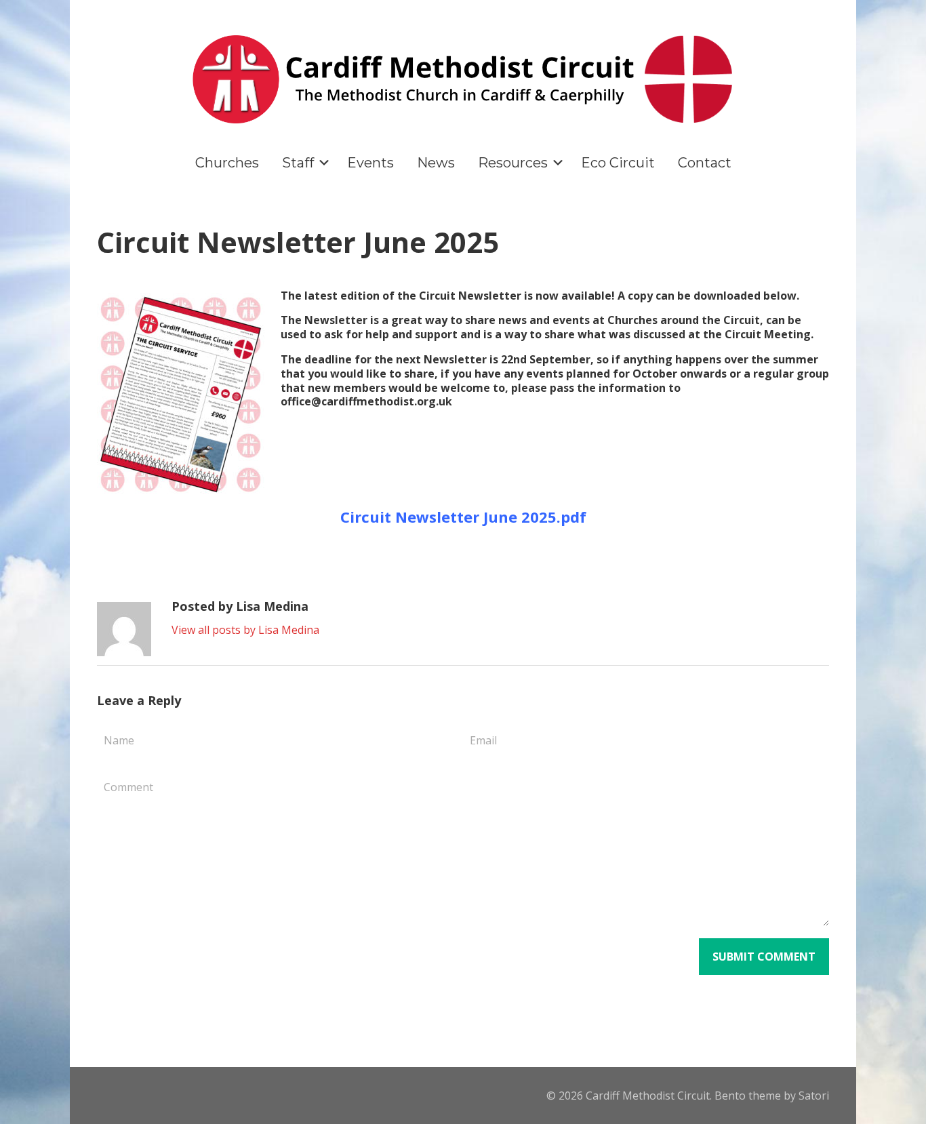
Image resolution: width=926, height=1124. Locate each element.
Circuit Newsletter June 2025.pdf (463, 516)
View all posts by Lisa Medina (245, 629)
